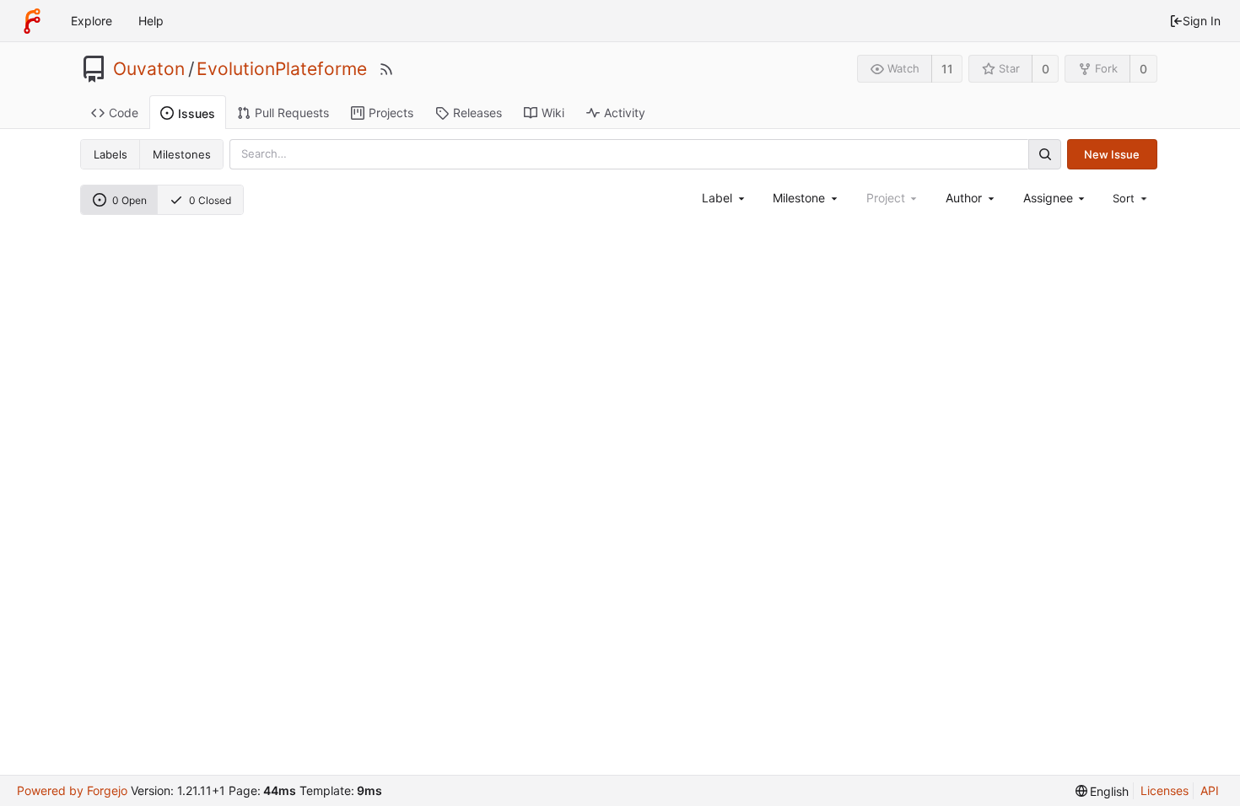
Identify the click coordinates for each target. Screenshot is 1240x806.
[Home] (32, 21)
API (1209, 790)
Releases (477, 112)
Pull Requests (292, 112)
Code (123, 112)
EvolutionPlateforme (282, 69)
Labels (110, 154)
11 (947, 69)
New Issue (1112, 154)
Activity (624, 112)
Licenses (1164, 790)
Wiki (553, 112)
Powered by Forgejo (72, 790)
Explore (91, 20)
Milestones (182, 154)
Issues (196, 113)
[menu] (1131, 198)
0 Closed (210, 200)
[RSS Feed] (386, 69)
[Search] (1044, 154)
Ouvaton (149, 69)
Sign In (1202, 20)
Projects (391, 112)
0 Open (129, 200)
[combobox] (724, 197)
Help (151, 20)
